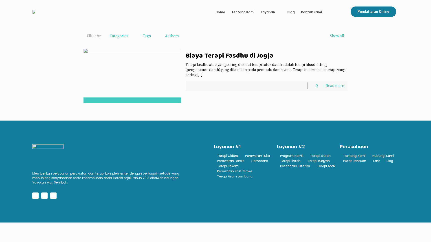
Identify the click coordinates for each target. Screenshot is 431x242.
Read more (335, 86)
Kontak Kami (311, 12)
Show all (337, 36)
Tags (147, 36)
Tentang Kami (243, 12)
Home (220, 12)
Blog (291, 12)
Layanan (268, 12)
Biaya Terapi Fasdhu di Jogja (229, 55)
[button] (373, 11)
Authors (172, 36)
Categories (119, 36)
